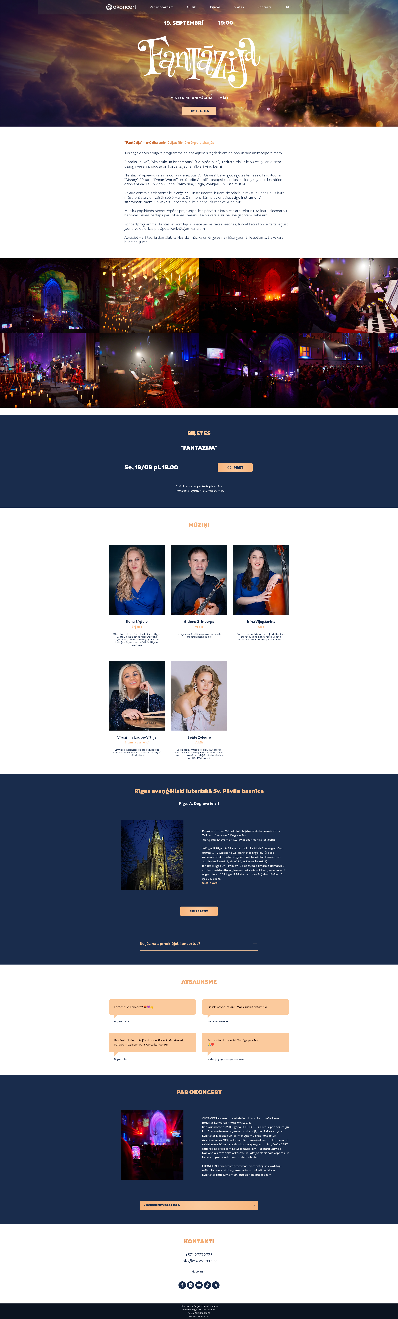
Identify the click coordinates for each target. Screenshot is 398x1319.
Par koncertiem (162, 7)
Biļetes (215, 7)
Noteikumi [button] (199, 1271)
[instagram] (190, 1285)
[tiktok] (207, 1285)
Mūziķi (191, 7)
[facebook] (182, 1285)
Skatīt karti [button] (210, 883)
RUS (289, 7)
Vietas (239, 7)
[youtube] (199, 1285)
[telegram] (216, 1285)
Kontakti (264, 7)
